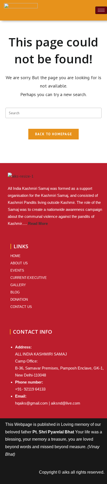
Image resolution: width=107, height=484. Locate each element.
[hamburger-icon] (101, 10)
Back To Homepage (53, 134)
